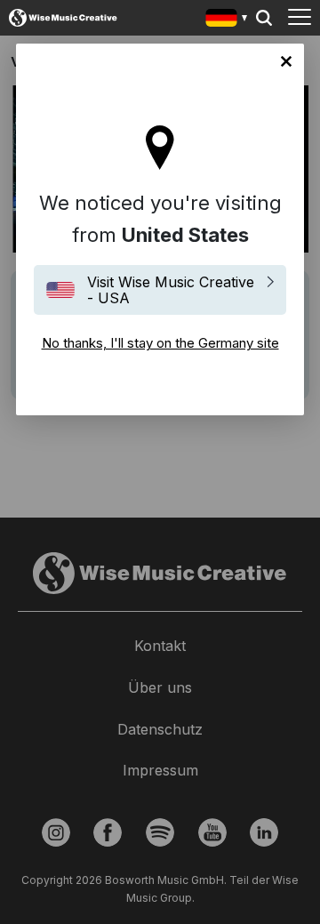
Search (264, 18)
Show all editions (227, 20)
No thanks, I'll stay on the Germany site (286, 61)
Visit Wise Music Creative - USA (170, 290)
